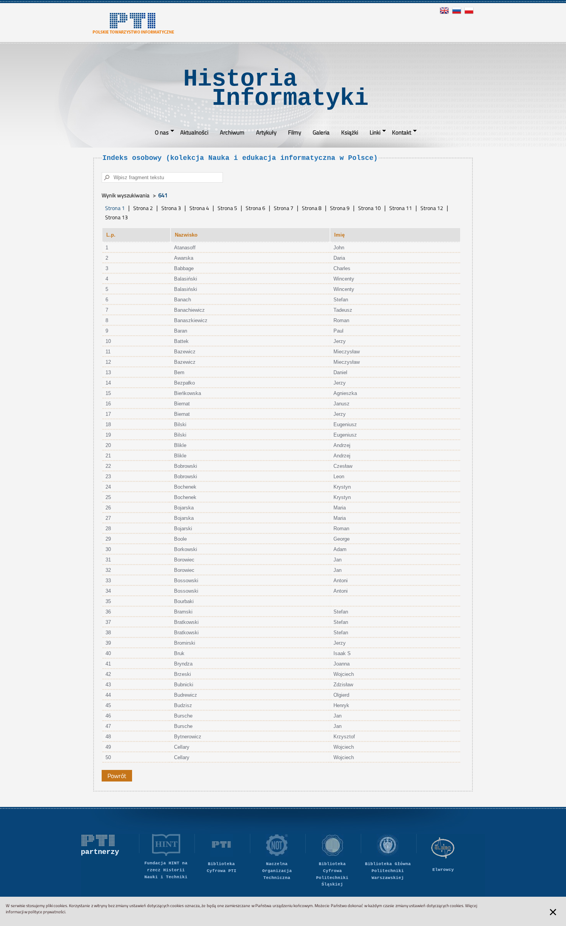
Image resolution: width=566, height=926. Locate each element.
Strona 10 (369, 208)
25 (108, 497)
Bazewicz (185, 352)
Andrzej (341, 445)
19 (108, 435)
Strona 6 (255, 208)
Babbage (184, 268)
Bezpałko (184, 383)
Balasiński (185, 279)
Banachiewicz (189, 310)
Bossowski (186, 580)
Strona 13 (116, 217)
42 (108, 674)
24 (108, 487)
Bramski (183, 612)
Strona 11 (400, 208)
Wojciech (343, 674)
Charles (341, 268)
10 (108, 341)
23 (108, 476)
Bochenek (185, 487)
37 (108, 622)
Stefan (340, 300)
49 (108, 747)
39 (108, 643)
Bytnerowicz (187, 736)
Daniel (340, 372)
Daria (339, 258)
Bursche (183, 716)
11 (108, 352)
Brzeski (182, 674)
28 (108, 528)
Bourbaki (184, 601)
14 (108, 383)
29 (108, 539)
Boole (180, 539)
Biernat (182, 404)
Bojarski (183, 528)
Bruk (179, 653)
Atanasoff (185, 247)
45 (108, 705)
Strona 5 (227, 208)
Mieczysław (346, 352)
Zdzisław (343, 684)
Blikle (180, 445)
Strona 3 (171, 208)
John (338, 247)
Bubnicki (183, 684)
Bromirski (184, 643)
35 (108, 601)
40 (108, 653)
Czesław (342, 466)
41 (108, 664)
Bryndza (183, 664)
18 (108, 424)
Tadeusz (342, 310)
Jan (337, 560)
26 (108, 508)
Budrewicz (185, 695)
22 (108, 466)
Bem (179, 372)
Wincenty (343, 279)
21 (108, 456)
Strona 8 (312, 208)
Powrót (116, 775)
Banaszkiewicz (191, 320)
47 (108, 726)
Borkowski (185, 549)
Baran (180, 331)
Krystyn (342, 487)
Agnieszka (345, 393)
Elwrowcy (443, 869)
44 (108, 695)
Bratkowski (186, 622)
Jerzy (339, 341)
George (341, 539)
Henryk (341, 705)
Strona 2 (143, 208)
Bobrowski (185, 466)
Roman (341, 320)
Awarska (183, 258)
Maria (339, 508)
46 (108, 716)
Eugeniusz (345, 424)
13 (108, 372)
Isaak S (342, 653)
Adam (340, 549)
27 (108, 518)
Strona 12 (431, 208)
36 (108, 612)
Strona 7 (283, 208)
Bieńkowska (187, 393)
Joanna (341, 664)
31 (108, 560)
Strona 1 (115, 208)
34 (108, 591)
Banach (182, 300)
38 (108, 632)
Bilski (180, 424)
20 (108, 445)
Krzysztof (344, 736)
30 (108, 549)
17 (108, 414)
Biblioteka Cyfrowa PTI (221, 867)
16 (108, 404)
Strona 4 (199, 208)
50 (108, 757)
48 (108, 736)
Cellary (181, 747)
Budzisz (183, 705)
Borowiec (184, 560)
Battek (181, 341)
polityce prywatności (46, 912)
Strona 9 (340, 208)
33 (108, 580)
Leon (338, 476)
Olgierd (341, 695)
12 (108, 362)
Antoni (340, 580)
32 (108, 570)
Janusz (341, 404)
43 (108, 684)
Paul (338, 331)
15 (108, 393)
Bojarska (184, 508)
